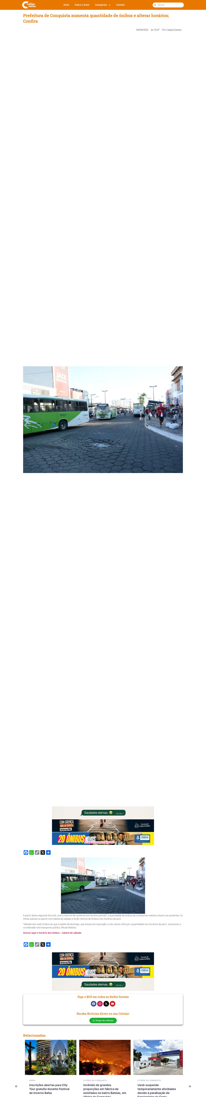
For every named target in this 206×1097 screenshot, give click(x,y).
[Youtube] (112, 1004)
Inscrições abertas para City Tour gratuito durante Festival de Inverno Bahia (47, 1089)
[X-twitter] (106, 1004)
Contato (120, 5)
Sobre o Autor (82, 5)
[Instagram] (100, 1004)
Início (66, 5)
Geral (30, 1080)
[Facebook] (93, 1004)
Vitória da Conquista (93, 1080)
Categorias (101, 5)
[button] (16, 1086)
